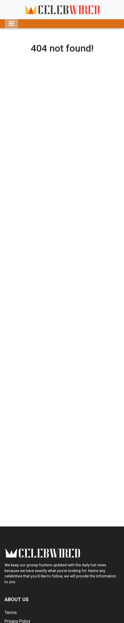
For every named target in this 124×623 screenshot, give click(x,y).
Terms (11, 612)
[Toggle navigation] (11, 23)
